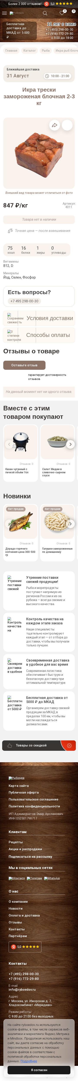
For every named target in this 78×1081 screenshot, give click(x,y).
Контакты (17, 929)
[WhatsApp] (52, 878)
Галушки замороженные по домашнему (57, 550)
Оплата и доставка (24, 915)
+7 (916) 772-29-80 (59, 34)
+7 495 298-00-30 (24, 301)
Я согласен (39, 1070)
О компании (18, 902)
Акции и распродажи (25, 849)
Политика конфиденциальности (34, 806)
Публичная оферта (24, 792)
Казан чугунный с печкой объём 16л (16, 471)
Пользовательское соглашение (33, 799)
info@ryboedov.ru (22, 990)
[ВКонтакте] (17, 878)
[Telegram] (34, 878)
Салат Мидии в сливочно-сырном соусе (53, 472)
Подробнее (29, 1061)
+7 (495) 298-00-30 (59, 30)
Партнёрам (18, 936)
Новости (16, 908)
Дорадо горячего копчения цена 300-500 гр (20, 551)
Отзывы (15, 922)
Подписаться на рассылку (30, 857)
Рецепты (16, 842)
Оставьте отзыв (24, 365)
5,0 (19, 947)
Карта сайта (19, 786)
